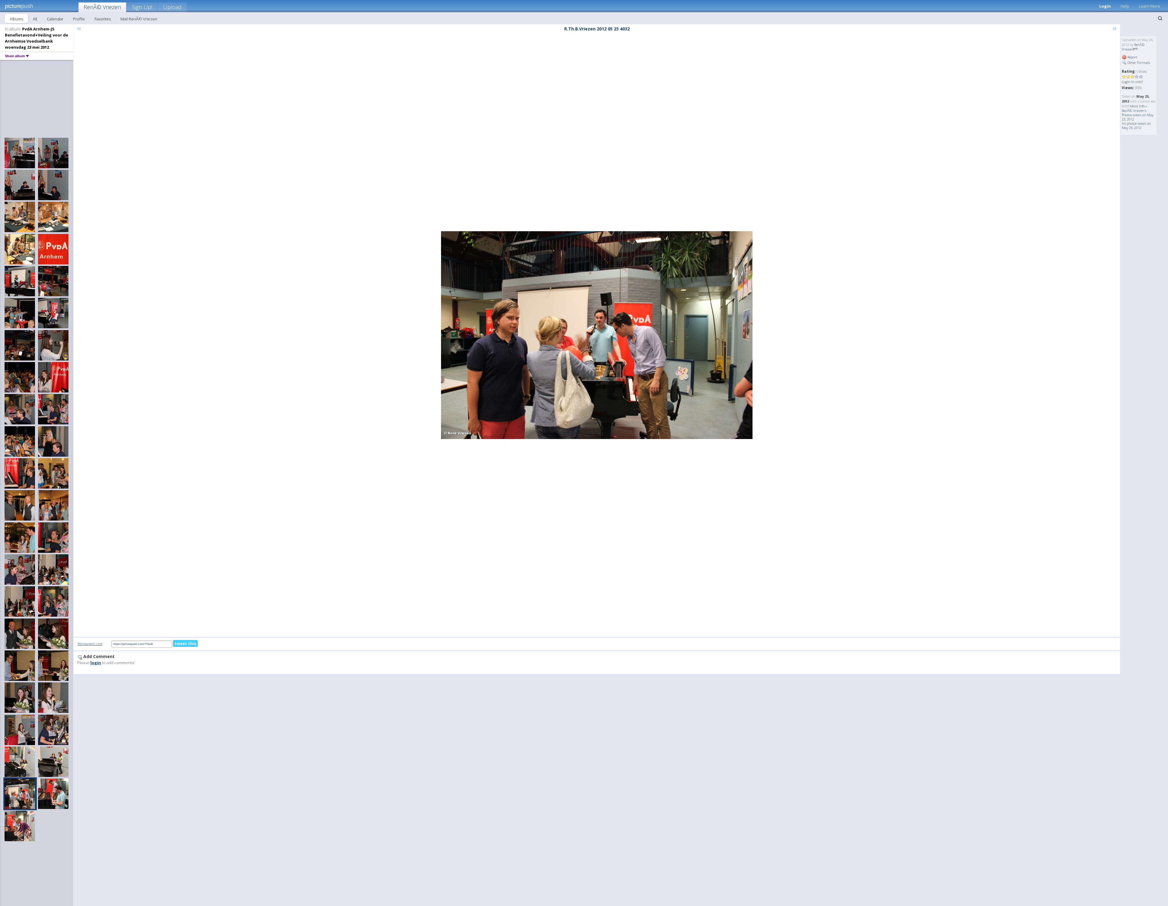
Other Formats (1138, 62)
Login (1105, 6)
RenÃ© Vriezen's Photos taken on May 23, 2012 (1137, 114)
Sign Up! (142, 7)
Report (1132, 57)
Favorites (103, 19)
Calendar (55, 19)
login (95, 662)
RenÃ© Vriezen (102, 7)
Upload (172, 7)
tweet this (185, 643)
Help (1125, 6)
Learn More (1149, 6)
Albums (16, 19)
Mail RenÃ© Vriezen (138, 19)
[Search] (1160, 18)
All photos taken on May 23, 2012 (1136, 125)
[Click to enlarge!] (597, 335)
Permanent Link (90, 643)
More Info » (1138, 106)
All (35, 19)
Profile (79, 19)
